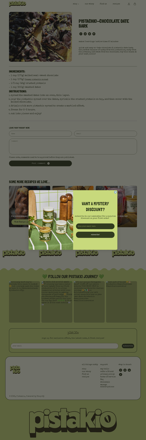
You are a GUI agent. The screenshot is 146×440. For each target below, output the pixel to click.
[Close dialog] (115, 192)
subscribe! (95, 235)
